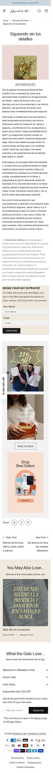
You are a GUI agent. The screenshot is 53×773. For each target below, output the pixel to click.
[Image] (25, 369)
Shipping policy (34, 762)
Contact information (25, 767)
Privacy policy (33, 758)
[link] (14, 522)
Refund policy (17, 758)
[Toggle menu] (4, 11)
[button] (3, 386)
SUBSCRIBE (11, 330)
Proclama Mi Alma (20, 20)
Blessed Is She (20, 733)
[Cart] (46, 11)
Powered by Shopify (37, 733)
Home (5, 20)
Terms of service (17, 762)
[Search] (39, 11)
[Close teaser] (8, 372)
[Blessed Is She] (20, 11)
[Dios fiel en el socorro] (25, 601)
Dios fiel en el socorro (16, 627)
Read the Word (25, 446)
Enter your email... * (15, 710)
